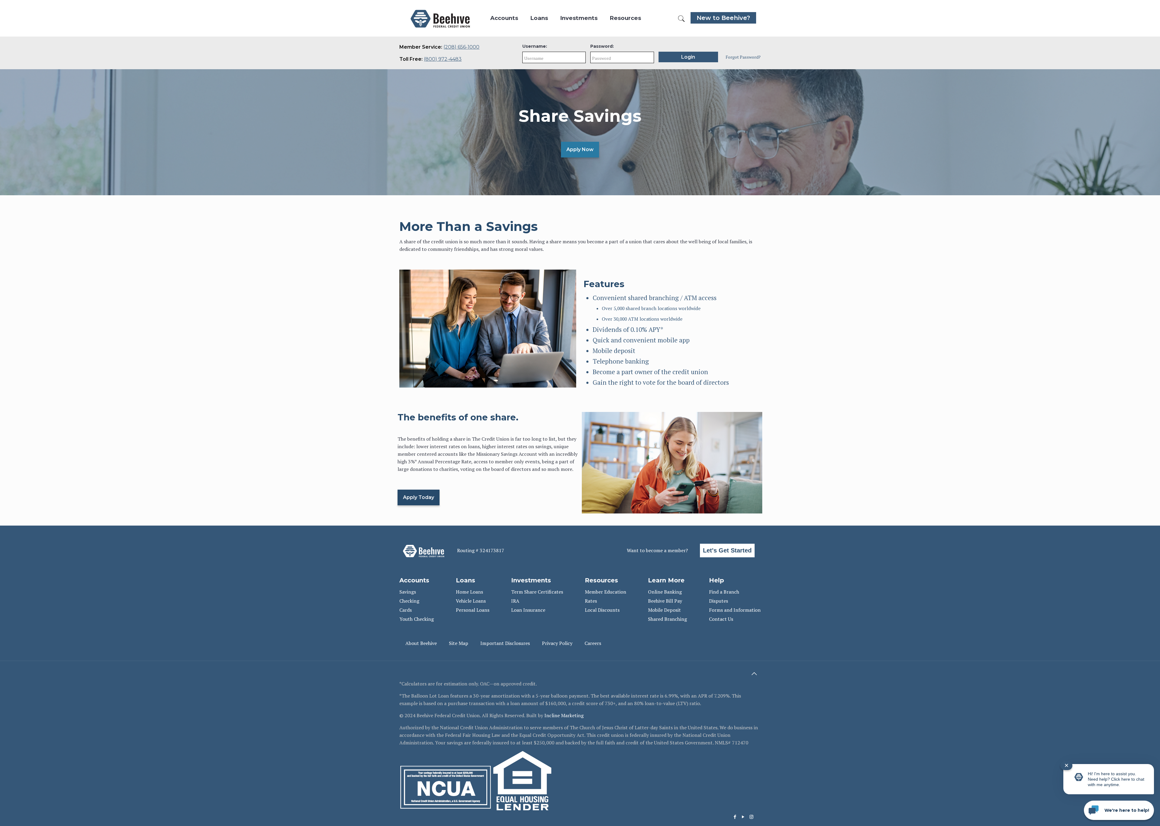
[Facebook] (735, 817)
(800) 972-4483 (443, 59)
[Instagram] (751, 817)
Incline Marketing (564, 715)
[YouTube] (743, 817)
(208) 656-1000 (461, 47)
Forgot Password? (743, 57)
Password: (602, 46)
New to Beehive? (723, 17)
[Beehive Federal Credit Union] (440, 18)
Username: (534, 46)
